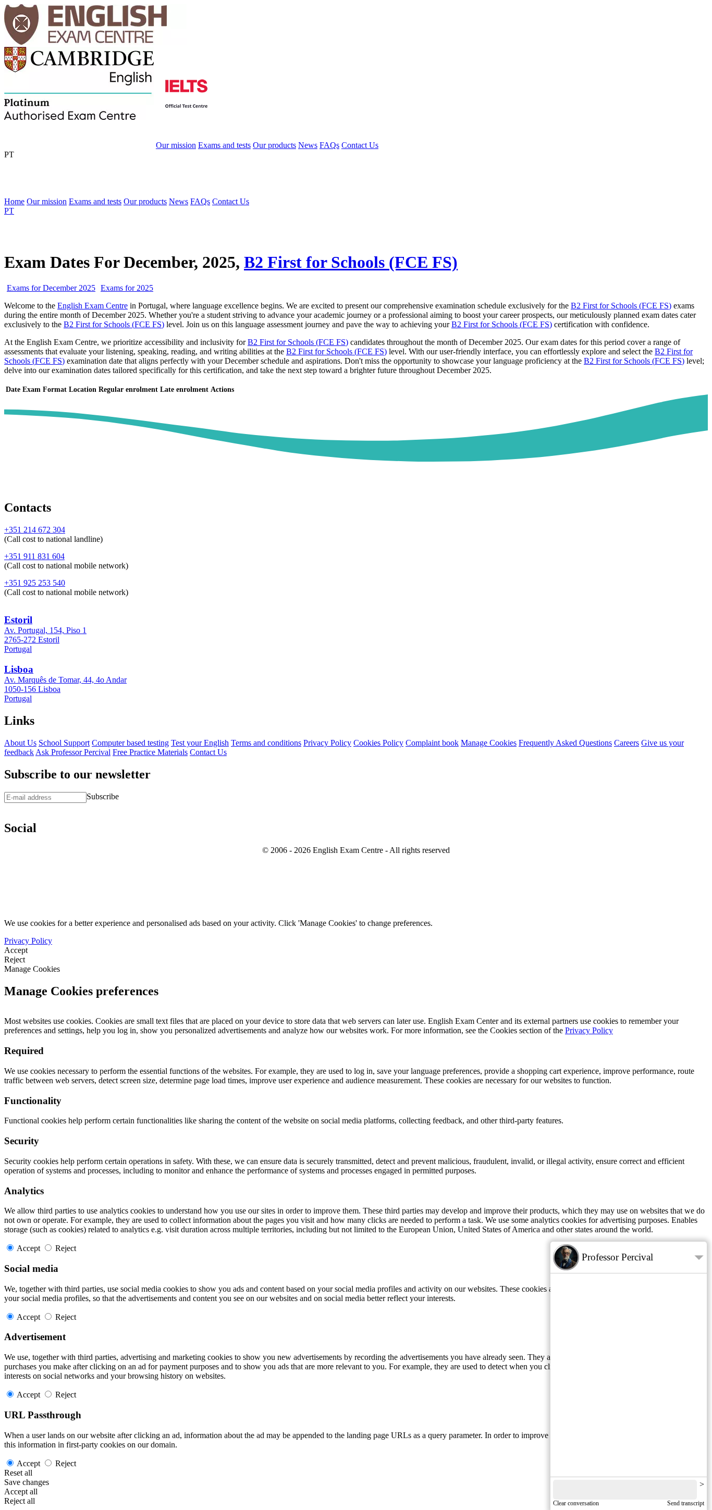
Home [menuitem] (14, 201)
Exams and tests (224, 145)
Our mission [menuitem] (47, 201)
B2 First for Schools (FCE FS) (351, 262)
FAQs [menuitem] (200, 201)
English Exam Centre (92, 305)
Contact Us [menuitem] (230, 201)
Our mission (176, 145)
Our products (274, 145)
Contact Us (359, 145)
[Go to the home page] (95, 42)
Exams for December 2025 (51, 287)
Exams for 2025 (127, 287)
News (307, 145)
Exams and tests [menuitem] (95, 201)
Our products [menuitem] (145, 201)
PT (9, 154)
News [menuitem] (178, 201)
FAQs (329, 145)
